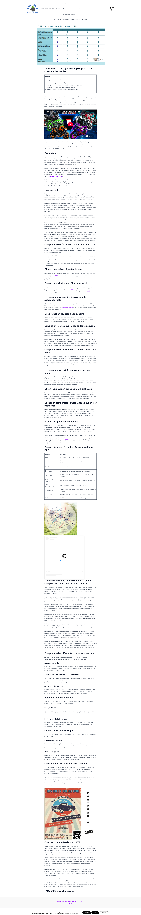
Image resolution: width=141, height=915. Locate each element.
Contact (71, 903)
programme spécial (67, 307)
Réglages (104, 912)
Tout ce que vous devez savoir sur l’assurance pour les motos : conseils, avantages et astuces (83, 11)
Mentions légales (69, 901)
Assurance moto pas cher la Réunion (50, 8)
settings (76, 913)
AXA (56, 275)
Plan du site (60, 901)
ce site (88, 291)
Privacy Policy (79, 901)
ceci (72, 289)
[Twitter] (113, 8)
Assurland (51, 176)
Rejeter (95, 912)
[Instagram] (111, 10)
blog (64, 3)
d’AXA (66, 439)
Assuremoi (59, 176)
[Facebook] (110, 8)
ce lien (60, 228)
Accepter (87, 912)
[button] (107, 12)
